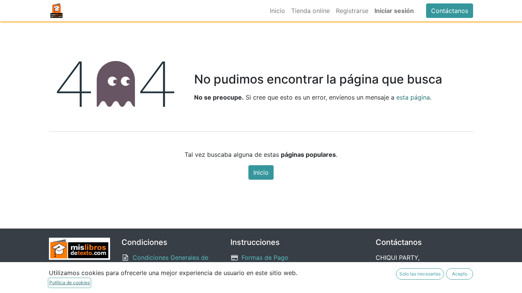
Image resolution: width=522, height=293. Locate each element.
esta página (413, 97)
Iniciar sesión (394, 10)
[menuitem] (277, 10)
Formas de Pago (265, 257)
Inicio (261, 172)
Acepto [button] (459, 274)
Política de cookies (69, 282)
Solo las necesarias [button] (420, 274)
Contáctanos (449, 10)
